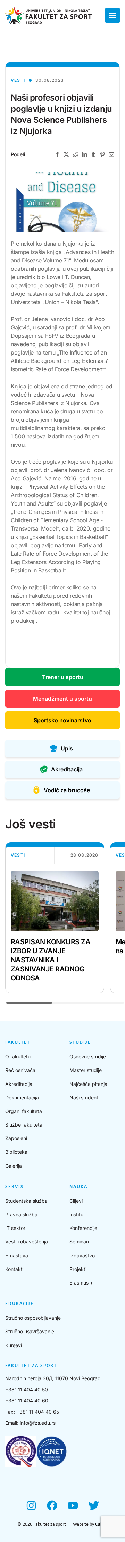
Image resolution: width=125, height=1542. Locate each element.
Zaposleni (16, 1138)
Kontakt (14, 1269)
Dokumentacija (22, 1097)
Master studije (85, 1070)
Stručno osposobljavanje (33, 1318)
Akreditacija (18, 1084)
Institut (77, 1214)
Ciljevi (76, 1201)
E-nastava (16, 1255)
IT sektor (15, 1228)
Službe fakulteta (23, 1125)
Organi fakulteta (23, 1111)
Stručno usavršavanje (29, 1331)
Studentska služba (26, 1201)
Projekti (77, 1269)
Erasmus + (81, 1283)
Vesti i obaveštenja (26, 1242)
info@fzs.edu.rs (38, 1423)
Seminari (79, 1242)
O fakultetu (18, 1056)
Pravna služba (21, 1214)
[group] (54, 917)
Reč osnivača (20, 1070)
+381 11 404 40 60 (26, 1401)
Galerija (13, 1166)
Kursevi (13, 1345)
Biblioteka (16, 1152)
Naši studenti (84, 1097)
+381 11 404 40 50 (26, 1389)
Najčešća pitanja (88, 1084)
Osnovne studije (87, 1056)
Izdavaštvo (82, 1255)
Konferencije (83, 1228)
